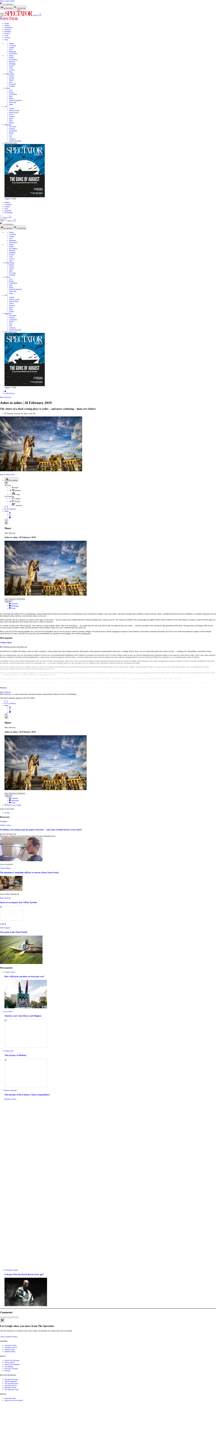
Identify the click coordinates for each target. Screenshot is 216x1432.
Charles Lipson (6, 642)
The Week (12, 127)
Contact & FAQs (10, 1345)
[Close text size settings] (6, 483)
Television (12, 102)
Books (11, 92)
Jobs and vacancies (11, 1369)
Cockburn (12, 45)
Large (18, 494)
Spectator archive (10, 1385)
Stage (11, 104)
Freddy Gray (9, 1051)
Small (16, 488)
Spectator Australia (11, 1379)
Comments (12, 509)
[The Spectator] (19, 15)
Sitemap (7, 1371)
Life (5, 106)
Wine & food (13, 112)
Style (11, 121)
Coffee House (9, 74)
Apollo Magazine (10, 1381)
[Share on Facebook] (10, 513)
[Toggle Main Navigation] (2, 15)
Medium (18, 490)
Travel (11, 114)
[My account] (40, 15)
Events (6, 34)
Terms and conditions (12, 1364)
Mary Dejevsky (5, 692)
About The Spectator (11, 1360)
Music (11, 98)
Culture (11, 47)
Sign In (35, 15)
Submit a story (9, 1349)
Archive (7, 38)
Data (10, 82)
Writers (7, 25)
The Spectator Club (11, 1389)
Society (11, 78)
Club (6, 36)
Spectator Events (10, 1387)
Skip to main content (7, 1)
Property (12, 117)
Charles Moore (5, 868)
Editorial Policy (10, 1351)
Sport (11, 119)
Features (12, 129)
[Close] (2, 1320)
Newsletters (8, 27)
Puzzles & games (15, 141)
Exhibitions (13, 94)
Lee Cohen (8, 1011)
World (11, 80)
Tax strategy (8, 1366)
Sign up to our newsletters (13, 1400)
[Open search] (1, 218)
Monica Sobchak (10, 1090)
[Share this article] (6, 520)
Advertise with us (10, 1347)
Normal (17, 502)
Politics (11, 43)
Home (6, 23)
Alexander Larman (11, 1270)
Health (11, 123)
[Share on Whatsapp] (10, 518)
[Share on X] (10, 516)
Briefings (7, 31)
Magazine (12, 52)
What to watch (14, 110)
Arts (10, 90)
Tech (10, 50)
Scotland (12, 86)
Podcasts (7, 29)
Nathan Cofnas (5, 825)
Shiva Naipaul (5, 928)
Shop (6, 40)
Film (10, 96)
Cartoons (12, 139)
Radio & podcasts (15, 100)
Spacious (19, 505)
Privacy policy (9, 1362)
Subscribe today (10, 1398)
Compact (17, 499)
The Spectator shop (11, 1383)
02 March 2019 (9, 474)
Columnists (13, 131)
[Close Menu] (2, 220)
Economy (12, 84)
